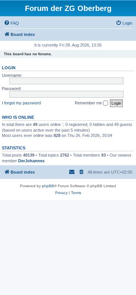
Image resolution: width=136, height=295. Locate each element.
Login (8, 67)
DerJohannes (31, 160)
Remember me (89, 103)
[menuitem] (11, 23)
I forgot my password (21, 103)
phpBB (48, 186)
